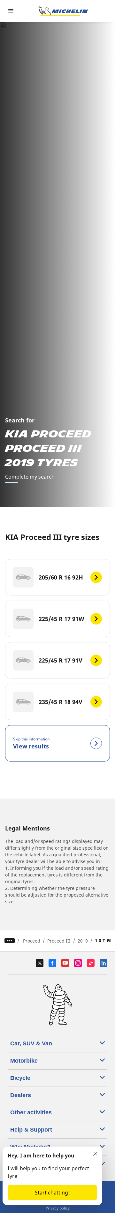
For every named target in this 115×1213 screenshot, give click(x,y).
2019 (83, 941)
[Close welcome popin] (95, 1153)
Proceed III (59, 941)
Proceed (31, 941)
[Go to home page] (63, 11)
